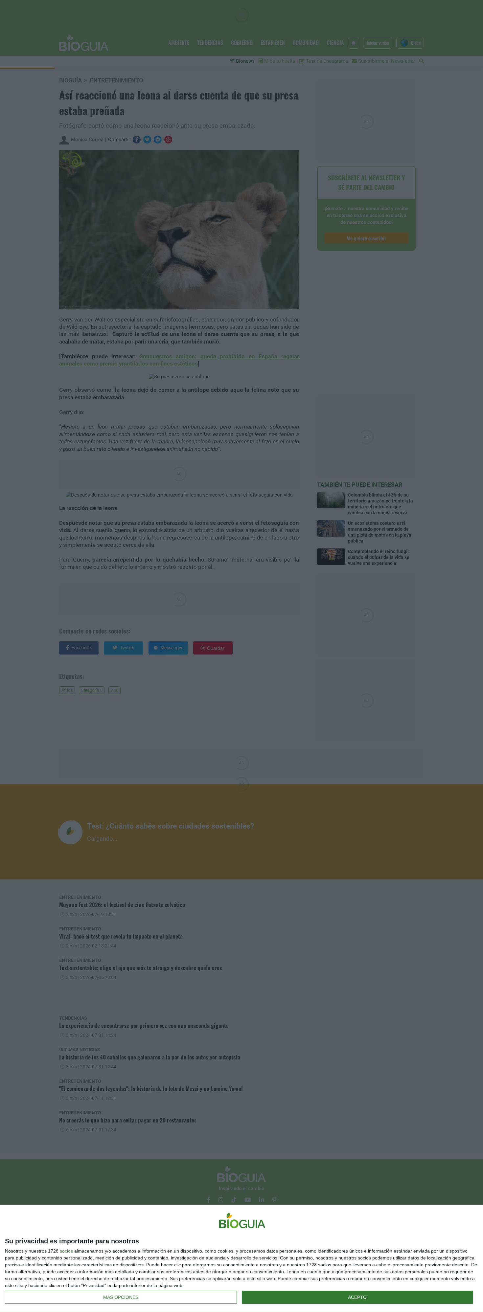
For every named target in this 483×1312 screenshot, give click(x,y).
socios (66, 1251)
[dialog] (241, 1258)
